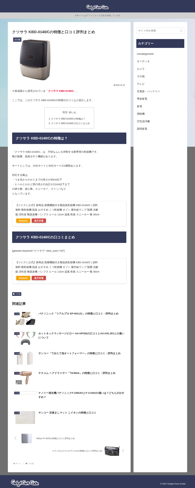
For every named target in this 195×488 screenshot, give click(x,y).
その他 (17, 294)
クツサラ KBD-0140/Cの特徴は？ (68, 118)
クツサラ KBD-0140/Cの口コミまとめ (70, 123)
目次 (65, 112)
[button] (181, 30)
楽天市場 (38, 220)
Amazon (23, 220)
